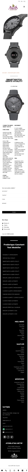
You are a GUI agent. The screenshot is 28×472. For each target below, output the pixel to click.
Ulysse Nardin (20, 354)
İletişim (22, 339)
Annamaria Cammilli (19, 382)
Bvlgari (22, 372)
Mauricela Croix (20, 368)
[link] (2, 470)
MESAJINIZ (4, 203)
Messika (22, 386)
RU (24, 1)
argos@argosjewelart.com (9, 432)
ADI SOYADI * (4, 191)
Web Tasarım (16, 465)
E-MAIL (3, 199)
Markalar (22, 332)
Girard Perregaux (20, 351)
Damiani (22, 393)
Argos (22, 333)
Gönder (14, 212)
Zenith (22, 347)
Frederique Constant (19, 367)
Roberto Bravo (20, 389)
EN (21, 1)
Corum (22, 352)
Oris (23, 365)
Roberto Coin (21, 391)
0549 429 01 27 (9, 429)
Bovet (22, 359)
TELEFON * (4, 195)
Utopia (22, 394)
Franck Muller (21, 361)
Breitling (22, 358)
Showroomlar (7, 229)
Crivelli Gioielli (20, 387)
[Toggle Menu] (24, 6)
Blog (23, 337)
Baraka (22, 396)
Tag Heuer (21, 356)
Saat (23, 328)
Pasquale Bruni (20, 384)
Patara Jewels (20, 400)
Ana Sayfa (21, 324)
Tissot (22, 363)
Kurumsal (22, 326)
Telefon (5, 225)
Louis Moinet (21, 370)
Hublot (22, 349)
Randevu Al (6, 223)
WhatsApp (6, 227)
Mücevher (21, 330)
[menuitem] (10, 254)
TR (19, 1)
